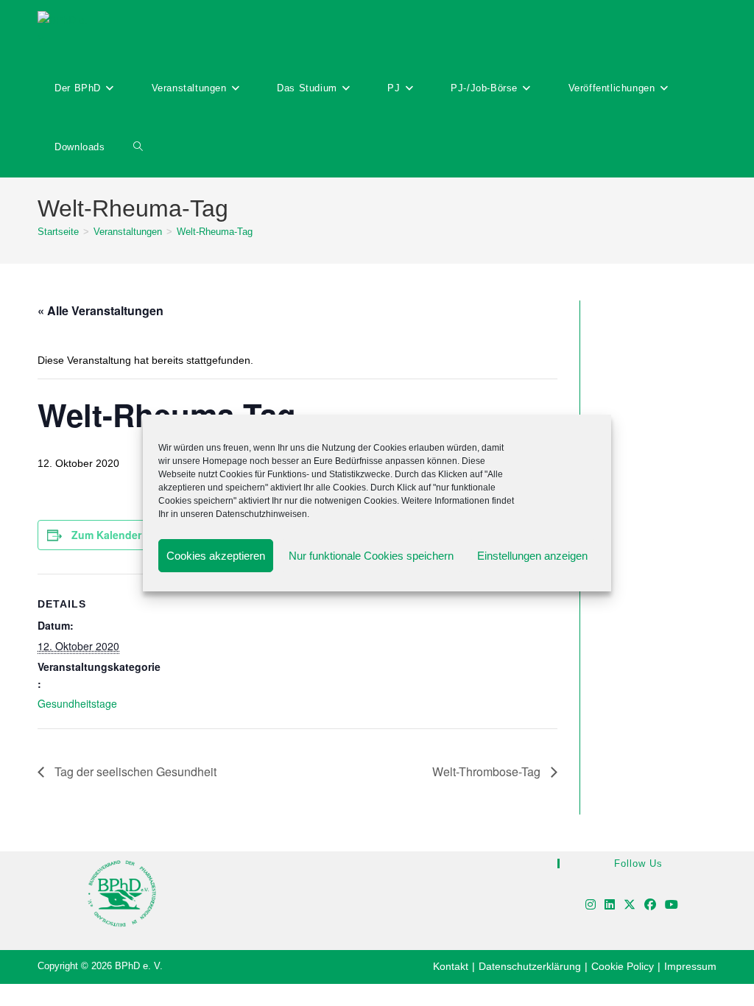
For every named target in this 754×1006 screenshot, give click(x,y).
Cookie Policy (622, 966)
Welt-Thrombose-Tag (487, 771)
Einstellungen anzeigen (532, 555)
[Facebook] (650, 905)
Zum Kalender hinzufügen (136, 534)
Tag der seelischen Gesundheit (134, 771)
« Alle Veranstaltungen (100, 310)
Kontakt (450, 966)
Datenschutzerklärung (530, 966)
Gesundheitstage (77, 703)
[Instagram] (590, 905)
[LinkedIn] (610, 905)
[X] (629, 905)
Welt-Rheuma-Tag (215, 231)
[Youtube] (671, 905)
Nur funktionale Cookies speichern (371, 555)
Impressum (690, 966)
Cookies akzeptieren (215, 555)
